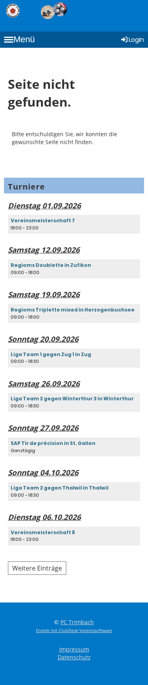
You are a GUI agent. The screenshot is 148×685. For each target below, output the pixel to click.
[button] (74, 224)
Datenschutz (74, 657)
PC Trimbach (77, 622)
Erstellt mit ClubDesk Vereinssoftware (74, 630)
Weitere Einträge (37, 568)
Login (136, 39)
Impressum (74, 649)
